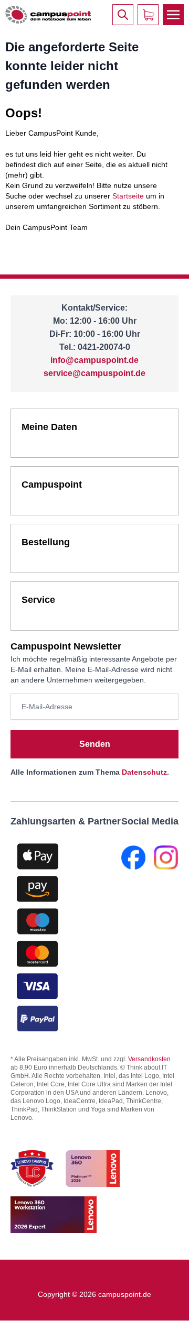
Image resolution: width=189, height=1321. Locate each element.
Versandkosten (149, 1059)
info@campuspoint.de (94, 360)
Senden (94, 744)
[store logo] (48, 15)
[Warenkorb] (148, 14)
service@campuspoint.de (94, 373)
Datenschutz (144, 772)
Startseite (128, 196)
